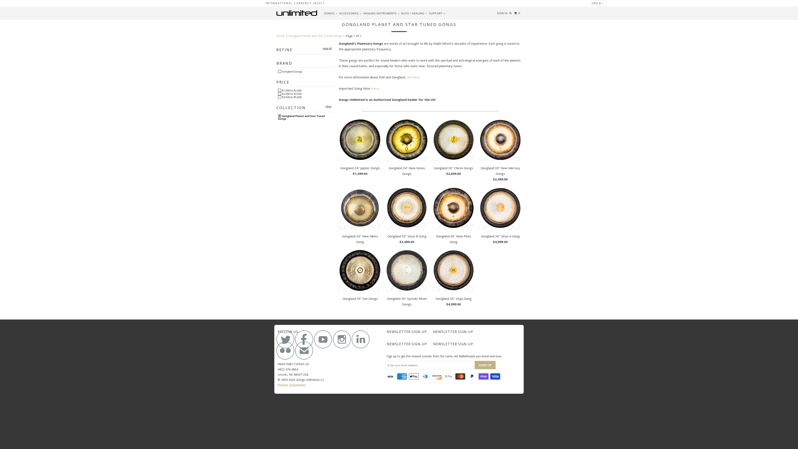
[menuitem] (331, 13)
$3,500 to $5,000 (291, 97)
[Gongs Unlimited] (297, 13)
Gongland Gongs (291, 71)
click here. (413, 77)
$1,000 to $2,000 (291, 90)
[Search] (511, 13)
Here (375, 88)
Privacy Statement (292, 385)
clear (328, 107)
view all (327, 49)
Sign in (502, 13)
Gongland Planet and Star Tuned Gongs (301, 117)
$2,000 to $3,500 (291, 93)
